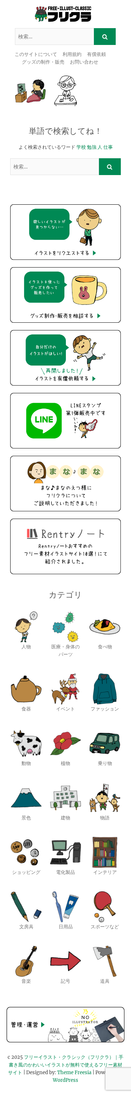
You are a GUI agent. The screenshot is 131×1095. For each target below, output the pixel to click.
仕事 (108, 147)
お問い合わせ (84, 62)
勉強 (91, 147)
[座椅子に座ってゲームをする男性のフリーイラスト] (30, 91)
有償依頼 (96, 54)
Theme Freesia (74, 1072)
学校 (81, 147)
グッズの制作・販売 (43, 62)
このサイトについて (36, 54)
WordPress (65, 1080)
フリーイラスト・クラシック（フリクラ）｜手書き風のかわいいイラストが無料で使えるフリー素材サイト (66, 1065)
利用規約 (72, 54)
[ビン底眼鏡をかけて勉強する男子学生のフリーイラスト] (66, 91)
